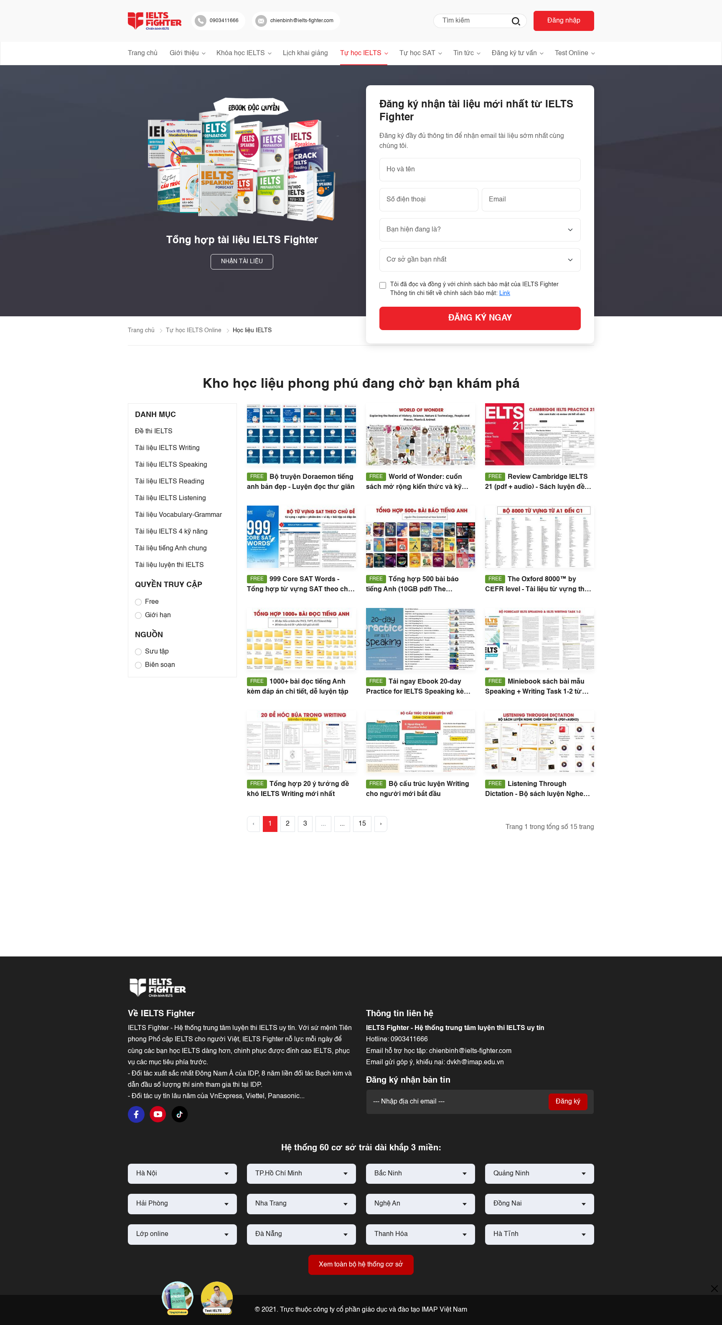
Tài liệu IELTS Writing (167, 448)
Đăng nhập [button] (563, 21)
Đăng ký (568, 1102)
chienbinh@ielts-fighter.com (470, 1051)
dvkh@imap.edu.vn (475, 1062)
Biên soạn (160, 665)
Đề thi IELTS (154, 431)
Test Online (571, 53)
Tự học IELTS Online (193, 330)
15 (362, 824)
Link (504, 293)
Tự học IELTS (360, 53)
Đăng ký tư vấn (514, 53)
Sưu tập (157, 652)
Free (152, 602)
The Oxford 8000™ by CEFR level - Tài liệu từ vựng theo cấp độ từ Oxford (538, 589)
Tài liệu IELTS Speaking (171, 465)
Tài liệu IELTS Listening (170, 498)
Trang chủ (143, 53)
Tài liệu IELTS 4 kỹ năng (171, 532)
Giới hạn (158, 615)
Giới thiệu (184, 53)
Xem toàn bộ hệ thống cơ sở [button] (361, 1264)
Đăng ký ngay (480, 318)
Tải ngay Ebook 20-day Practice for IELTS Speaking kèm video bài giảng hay (418, 692)
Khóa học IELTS (240, 53)
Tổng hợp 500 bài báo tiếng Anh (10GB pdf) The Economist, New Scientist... (412, 589)
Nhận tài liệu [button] (242, 261)
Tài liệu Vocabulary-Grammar (178, 515)
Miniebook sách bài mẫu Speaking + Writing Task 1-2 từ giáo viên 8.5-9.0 (535, 692)
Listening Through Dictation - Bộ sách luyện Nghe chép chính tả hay (534, 794)
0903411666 (409, 1039)
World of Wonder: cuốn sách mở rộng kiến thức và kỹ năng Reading (414, 487)
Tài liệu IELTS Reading (169, 481)
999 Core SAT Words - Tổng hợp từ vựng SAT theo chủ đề (299, 589)
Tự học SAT (417, 53)
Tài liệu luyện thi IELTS (169, 565)
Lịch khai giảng (305, 53)
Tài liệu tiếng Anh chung (171, 548)
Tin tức (463, 53)
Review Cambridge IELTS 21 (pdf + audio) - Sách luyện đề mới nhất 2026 (536, 487)
